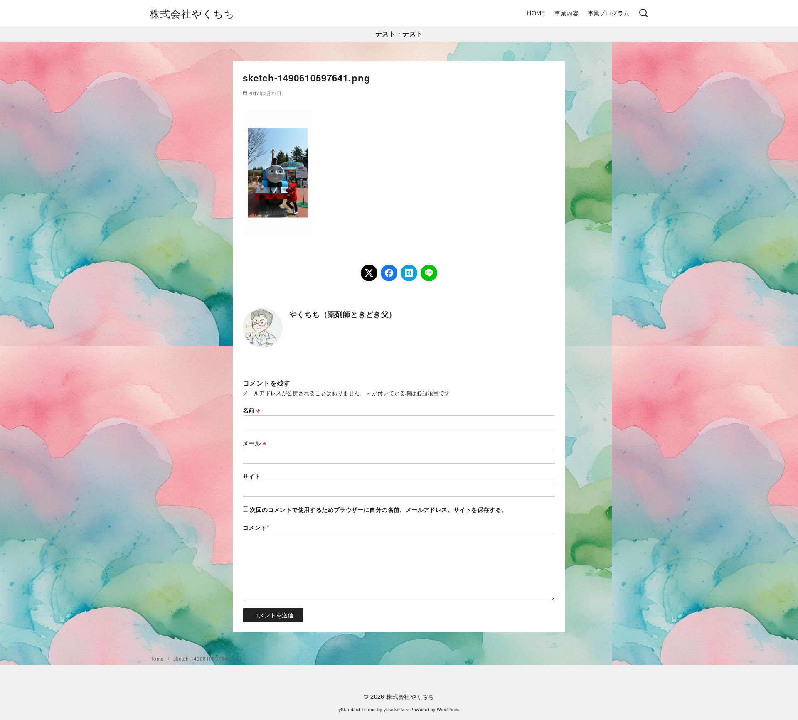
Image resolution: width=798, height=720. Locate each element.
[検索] (643, 13)
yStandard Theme (357, 709)
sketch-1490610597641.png (207, 658)
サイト (252, 476)
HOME (536, 12)
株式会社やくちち (192, 13)
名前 (251, 410)
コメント (256, 527)
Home (157, 658)
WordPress (448, 709)
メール (254, 443)
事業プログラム (609, 12)
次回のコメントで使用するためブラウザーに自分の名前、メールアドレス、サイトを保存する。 (378, 509)
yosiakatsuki (396, 709)
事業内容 (566, 12)
